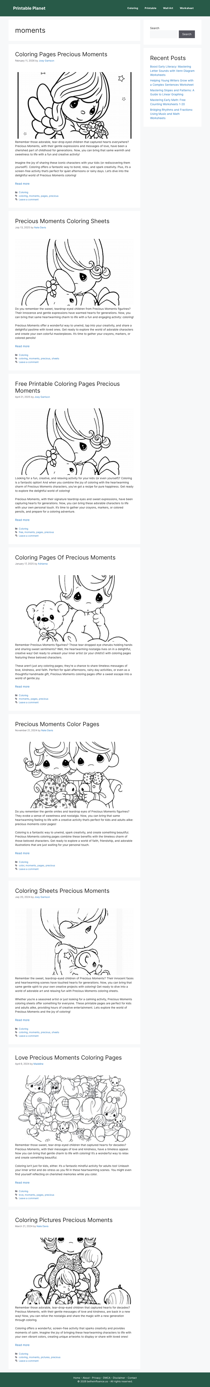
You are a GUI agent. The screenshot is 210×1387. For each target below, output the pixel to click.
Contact (132, 1377)
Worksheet (187, 8)
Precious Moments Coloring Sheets (62, 221)
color (21, 865)
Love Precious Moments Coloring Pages (68, 1057)
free (21, 532)
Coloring (132, 8)
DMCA (106, 1377)
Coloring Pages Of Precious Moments (65, 557)
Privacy (96, 1377)
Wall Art (168, 8)
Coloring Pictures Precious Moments (64, 1219)
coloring (23, 195)
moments (34, 195)
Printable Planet (29, 8)
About (86, 1377)
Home (76, 1377)
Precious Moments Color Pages (57, 724)
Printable (151, 8)
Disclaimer (119, 1377)
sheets (55, 358)
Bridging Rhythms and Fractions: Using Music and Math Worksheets (171, 114)
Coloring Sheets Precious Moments (62, 890)
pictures (45, 1357)
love (21, 1194)
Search (154, 28)
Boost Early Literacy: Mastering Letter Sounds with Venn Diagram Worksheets (172, 71)
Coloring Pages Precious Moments (61, 54)
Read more (22, 183)
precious (54, 195)
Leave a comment (29, 199)
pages (44, 195)
